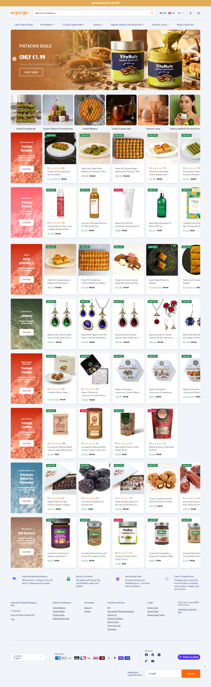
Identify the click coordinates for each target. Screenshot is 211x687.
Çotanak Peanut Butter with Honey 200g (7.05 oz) (195, 554)
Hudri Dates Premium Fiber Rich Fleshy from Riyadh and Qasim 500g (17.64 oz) (195, 503)
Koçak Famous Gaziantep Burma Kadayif (59, 173)
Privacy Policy (153, 611)
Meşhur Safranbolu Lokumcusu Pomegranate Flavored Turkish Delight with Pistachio (162, 391)
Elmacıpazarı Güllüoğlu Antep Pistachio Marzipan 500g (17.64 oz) (195, 173)
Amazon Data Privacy (156, 615)
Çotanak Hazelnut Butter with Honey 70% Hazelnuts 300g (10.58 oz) (94, 555)
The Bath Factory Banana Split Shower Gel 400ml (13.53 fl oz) (196, 224)
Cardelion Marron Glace (58, 392)
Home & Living (159, 24)
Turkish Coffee (58, 615)
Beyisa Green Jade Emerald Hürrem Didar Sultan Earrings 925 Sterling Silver (60, 336)
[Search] (152, 13)
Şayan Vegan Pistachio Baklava (159, 281)
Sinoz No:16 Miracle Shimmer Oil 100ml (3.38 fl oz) (94, 224)
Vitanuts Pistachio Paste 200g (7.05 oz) (126, 557)
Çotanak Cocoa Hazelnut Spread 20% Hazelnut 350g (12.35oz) (160, 555)
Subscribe (191, 673)
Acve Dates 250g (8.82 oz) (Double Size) (92, 503)
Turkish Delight (59, 611)
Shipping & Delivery (115, 618)
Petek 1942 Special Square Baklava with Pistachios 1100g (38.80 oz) (59, 281)
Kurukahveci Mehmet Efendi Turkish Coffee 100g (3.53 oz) (60, 448)
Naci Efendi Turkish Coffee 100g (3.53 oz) (126, 448)
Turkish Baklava (59, 608)
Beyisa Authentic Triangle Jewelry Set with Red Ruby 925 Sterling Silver (160, 336)
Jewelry (97, 24)
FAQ (164, 13)
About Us (88, 608)
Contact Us (111, 615)
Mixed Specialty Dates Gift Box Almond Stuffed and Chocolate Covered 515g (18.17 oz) (128, 503)
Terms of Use (152, 608)
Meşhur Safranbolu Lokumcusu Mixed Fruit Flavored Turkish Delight (193, 391)
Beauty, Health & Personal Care (126, 24)
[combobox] (94, 13)
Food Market (46, 24)
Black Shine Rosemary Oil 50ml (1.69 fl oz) (160, 224)
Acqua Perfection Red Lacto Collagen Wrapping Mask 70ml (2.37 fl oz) (60, 227)
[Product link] (60, 158)
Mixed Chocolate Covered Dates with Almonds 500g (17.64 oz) (126, 281)
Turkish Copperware (73, 24)
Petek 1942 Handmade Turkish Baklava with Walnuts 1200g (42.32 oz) (94, 281)
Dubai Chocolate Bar (61, 618)
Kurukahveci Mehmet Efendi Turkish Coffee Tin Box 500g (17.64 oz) (93, 448)
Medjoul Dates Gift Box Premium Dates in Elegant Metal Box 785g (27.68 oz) (59, 503)
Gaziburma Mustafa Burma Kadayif (194, 281)
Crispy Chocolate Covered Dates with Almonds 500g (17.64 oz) (160, 500)
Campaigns (111, 629)
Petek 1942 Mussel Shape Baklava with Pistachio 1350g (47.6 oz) (127, 170)
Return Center (113, 622)
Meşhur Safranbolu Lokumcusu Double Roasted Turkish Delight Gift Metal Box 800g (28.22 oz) (94, 394)
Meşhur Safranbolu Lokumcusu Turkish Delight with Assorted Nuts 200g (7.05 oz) (127, 391)
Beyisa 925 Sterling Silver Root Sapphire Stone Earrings (194, 336)
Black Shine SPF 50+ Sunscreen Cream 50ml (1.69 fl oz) (127, 224)
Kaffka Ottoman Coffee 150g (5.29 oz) (161, 448)
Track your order (114, 625)
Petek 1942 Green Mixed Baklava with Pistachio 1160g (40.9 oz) (93, 170)
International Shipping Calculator (120, 611)
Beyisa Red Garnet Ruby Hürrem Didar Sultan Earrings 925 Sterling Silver (128, 336)
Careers (87, 611)
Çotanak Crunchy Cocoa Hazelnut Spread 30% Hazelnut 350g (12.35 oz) (58, 555)
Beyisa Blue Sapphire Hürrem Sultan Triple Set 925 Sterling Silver (94, 336)
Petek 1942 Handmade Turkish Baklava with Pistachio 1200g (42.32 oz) (160, 173)
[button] (190, 13)
